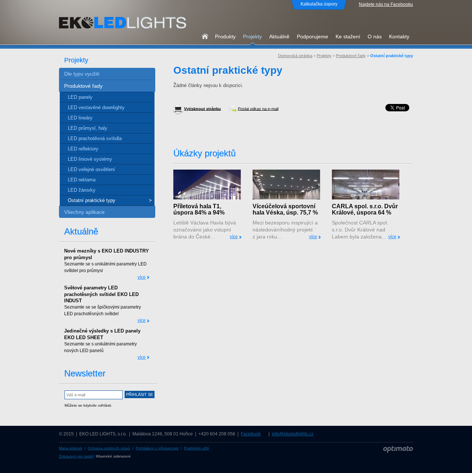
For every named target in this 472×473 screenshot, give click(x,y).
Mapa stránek (70, 448)
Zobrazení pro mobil (76, 456)
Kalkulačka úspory (319, 4)
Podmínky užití (196, 448)
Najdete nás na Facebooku (386, 4)
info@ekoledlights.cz (292, 434)
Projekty (324, 55)
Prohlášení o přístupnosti (157, 448)
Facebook (251, 434)
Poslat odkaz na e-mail (258, 108)
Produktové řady (351, 55)
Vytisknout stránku (202, 108)
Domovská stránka (295, 55)
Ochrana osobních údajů (109, 448)
